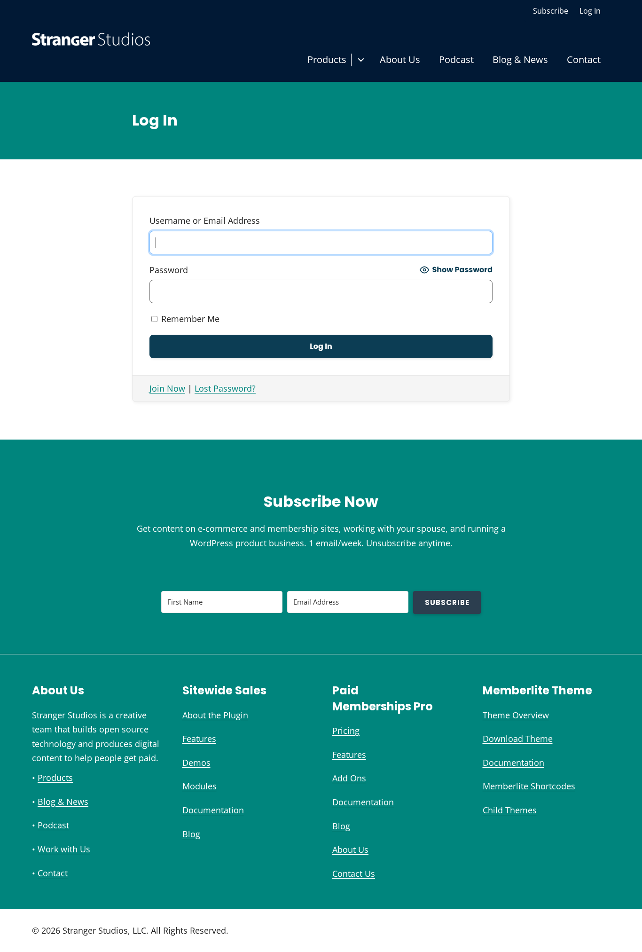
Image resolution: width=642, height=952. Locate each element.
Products (326, 59)
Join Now (167, 388)
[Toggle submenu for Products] (360, 60)
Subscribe (550, 11)
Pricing (346, 730)
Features (199, 738)
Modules (199, 786)
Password (168, 269)
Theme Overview (516, 715)
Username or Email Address (204, 220)
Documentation (213, 810)
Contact (584, 59)
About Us (400, 59)
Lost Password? (225, 388)
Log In (590, 11)
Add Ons (349, 778)
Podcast (456, 59)
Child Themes (510, 810)
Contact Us (353, 873)
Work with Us (64, 849)
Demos (196, 762)
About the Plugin (215, 715)
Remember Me (189, 318)
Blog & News (520, 59)
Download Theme (518, 738)
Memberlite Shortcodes (529, 786)
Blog (191, 834)
